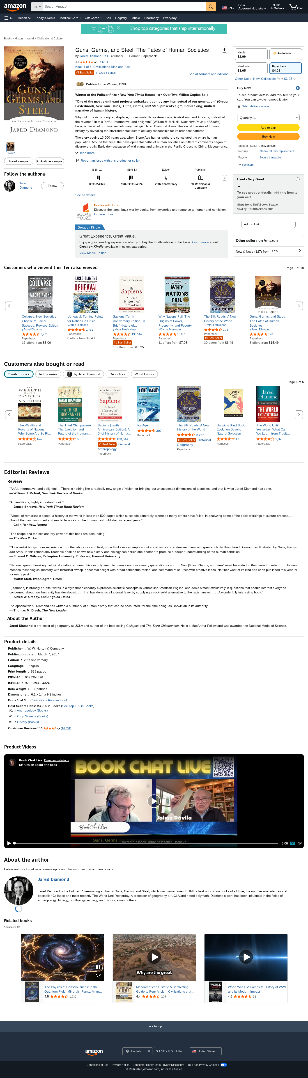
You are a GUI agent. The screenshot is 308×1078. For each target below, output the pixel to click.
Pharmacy (151, 18)
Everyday (170, 18)
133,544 (122, 439)
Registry (121, 18)
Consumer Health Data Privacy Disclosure (158, 1065)
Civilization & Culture (50, 38)
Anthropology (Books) (32, 710)
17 (237, 439)
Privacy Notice (120, 1065)
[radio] (251, 54)
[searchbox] (124, 6)
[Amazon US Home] (94, 1052)
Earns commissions (56, 760)
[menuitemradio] (292, 843)
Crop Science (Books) (32, 716)
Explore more (103, 214)
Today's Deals (45, 18)
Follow (52, 186)
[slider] (146, 843)
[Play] (7, 843)
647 (40, 439)
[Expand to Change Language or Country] (233, 8)
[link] (40, 321)
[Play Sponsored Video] (154, 957)
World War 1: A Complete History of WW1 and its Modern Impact (257, 989)
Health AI (24, 18)
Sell (108, 18)
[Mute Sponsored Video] (98, 975)
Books (8, 38)
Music (135, 18)
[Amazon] (15, 6)
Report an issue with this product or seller (110, 160)
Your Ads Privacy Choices (203, 1065)
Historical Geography (194, 442)
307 (159, 431)
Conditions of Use (97, 1065)
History (19, 38)
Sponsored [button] (10, 926)
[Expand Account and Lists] (265, 8)
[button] (9, 18)
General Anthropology (114, 446)
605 (79, 439)
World (30, 38)
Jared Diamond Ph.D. (95, 56)
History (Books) (28, 722)
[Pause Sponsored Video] (98, 967)
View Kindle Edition (92, 253)
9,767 (200, 435)
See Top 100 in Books (77, 706)
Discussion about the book (38, 765)
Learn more (200, 242)
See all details (85, 195)
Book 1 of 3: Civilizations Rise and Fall (102, 67)
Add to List (251, 224)
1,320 (279, 439)
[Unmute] (299, 843)
